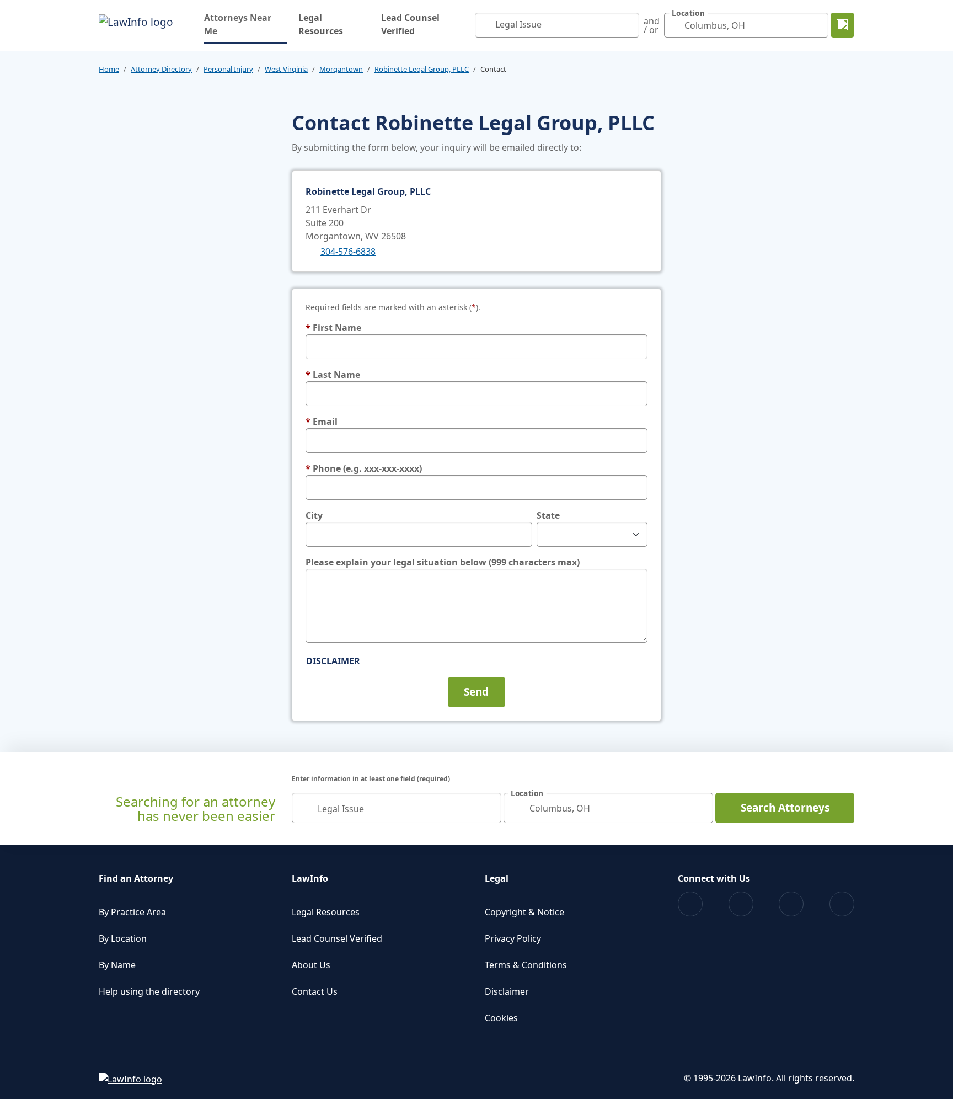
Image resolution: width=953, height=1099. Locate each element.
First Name (333, 328)
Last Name (333, 375)
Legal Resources (320, 24)
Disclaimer (333, 661)
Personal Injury (228, 69)
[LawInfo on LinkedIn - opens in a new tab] (841, 904)
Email (322, 421)
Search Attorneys (785, 808)
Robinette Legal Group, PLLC (421, 69)
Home (109, 69)
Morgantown (341, 69)
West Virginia (286, 69)
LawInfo (310, 878)
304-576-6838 (348, 252)
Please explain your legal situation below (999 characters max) (443, 562)
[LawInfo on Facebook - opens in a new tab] (690, 904)
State (548, 515)
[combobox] (557, 25)
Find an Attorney (136, 878)
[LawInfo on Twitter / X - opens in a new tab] (741, 904)
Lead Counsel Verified (410, 24)
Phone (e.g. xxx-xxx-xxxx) (364, 468)
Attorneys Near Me (245, 24)
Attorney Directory (161, 69)
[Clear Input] (628, 25)
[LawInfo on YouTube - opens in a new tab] (791, 904)
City (314, 515)
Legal (496, 878)
